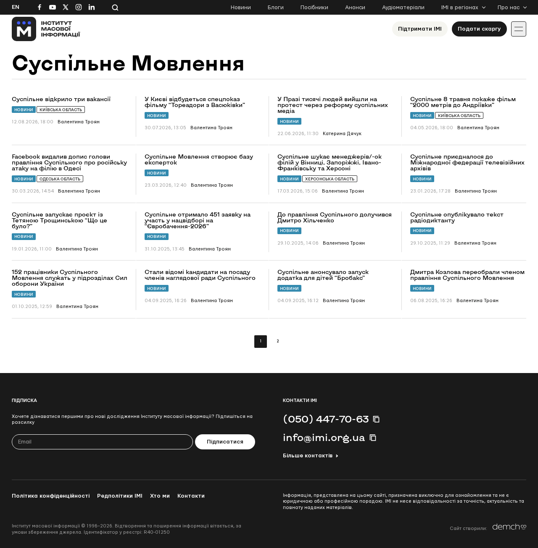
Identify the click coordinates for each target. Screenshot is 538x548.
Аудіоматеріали (403, 7)
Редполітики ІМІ (119, 496)
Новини (241, 7)
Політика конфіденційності (51, 496)
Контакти (191, 496)
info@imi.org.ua (324, 437)
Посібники (314, 7)
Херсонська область (329, 179)
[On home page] (46, 29)
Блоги (276, 7)
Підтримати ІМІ (420, 29)
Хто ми (160, 496)
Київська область (61, 109)
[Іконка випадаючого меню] (518, 29)
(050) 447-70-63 (326, 419)
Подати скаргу (479, 29)
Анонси (355, 7)
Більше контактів (307, 456)
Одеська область (60, 179)
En (15, 7)
